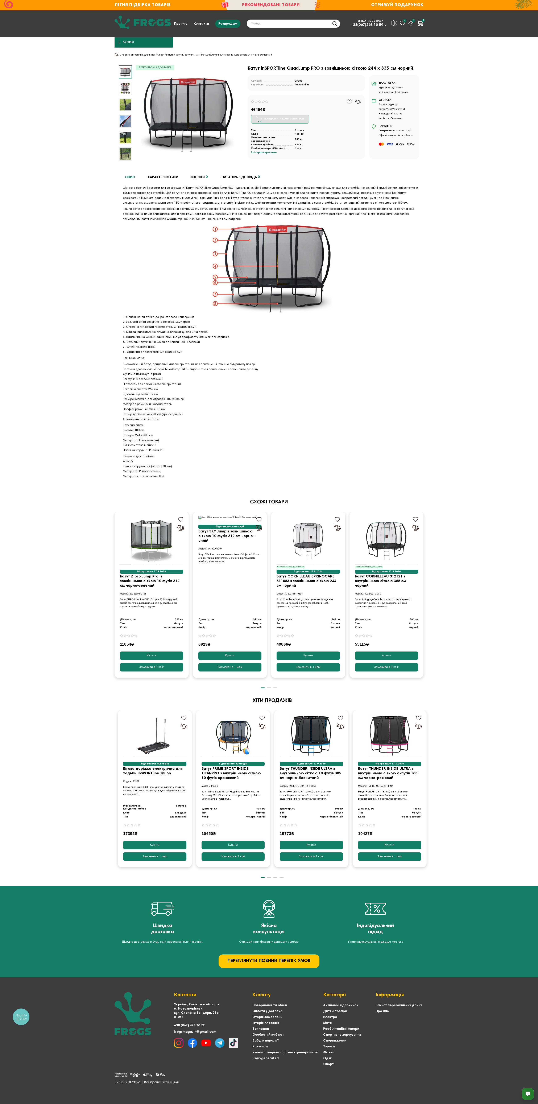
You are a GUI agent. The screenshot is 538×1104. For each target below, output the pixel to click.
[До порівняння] (358, 101)
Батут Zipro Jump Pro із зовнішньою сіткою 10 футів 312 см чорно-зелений (149, 581)
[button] (125, 66)
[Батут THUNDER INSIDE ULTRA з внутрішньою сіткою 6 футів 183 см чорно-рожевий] (389, 736)
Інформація (390, 995)
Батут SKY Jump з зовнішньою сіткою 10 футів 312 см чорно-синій (226, 536)
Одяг (327, 1058)
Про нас (180, 23)
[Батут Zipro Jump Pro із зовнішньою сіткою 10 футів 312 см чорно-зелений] (151, 540)
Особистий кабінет (268, 1034)
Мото (327, 1023)
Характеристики (163, 177)
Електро (330, 1017)
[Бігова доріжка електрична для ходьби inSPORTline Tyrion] (154, 736)
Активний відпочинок (340, 1005)
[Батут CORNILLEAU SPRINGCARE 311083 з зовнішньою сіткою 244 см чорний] (308, 540)
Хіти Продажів (272, 700)
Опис (130, 177)
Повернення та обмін (269, 1005)
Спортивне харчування (342, 1034)
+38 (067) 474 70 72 (189, 1025)
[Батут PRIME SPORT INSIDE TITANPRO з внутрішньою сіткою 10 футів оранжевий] (233, 736)
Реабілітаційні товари (341, 1029)
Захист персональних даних (399, 1005)
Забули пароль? (265, 1040)
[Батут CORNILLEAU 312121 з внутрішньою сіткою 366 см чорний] (386, 540)
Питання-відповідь (241, 177)
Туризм (329, 1046)
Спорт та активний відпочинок (137, 55)
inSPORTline (302, 85)
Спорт (160, 55)
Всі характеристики (264, 152)
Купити (151, 655)
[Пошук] (335, 24)
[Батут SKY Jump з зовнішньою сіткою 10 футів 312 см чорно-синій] (230, 517)
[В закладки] (349, 102)
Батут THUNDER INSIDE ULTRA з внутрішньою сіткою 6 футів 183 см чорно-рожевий (387, 773)
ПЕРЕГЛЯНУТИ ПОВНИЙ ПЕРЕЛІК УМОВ (269, 961)
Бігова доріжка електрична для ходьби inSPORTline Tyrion (153, 771)
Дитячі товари (335, 1011)
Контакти (201, 23)
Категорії (334, 995)
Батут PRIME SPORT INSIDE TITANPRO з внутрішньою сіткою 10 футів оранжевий (231, 773)
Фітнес (329, 1052)
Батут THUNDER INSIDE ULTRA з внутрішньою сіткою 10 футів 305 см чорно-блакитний (310, 773)
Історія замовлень (267, 1017)
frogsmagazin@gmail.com (195, 1032)
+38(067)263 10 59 (367, 25)
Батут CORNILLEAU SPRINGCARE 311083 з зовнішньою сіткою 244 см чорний (306, 581)
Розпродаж (227, 23)
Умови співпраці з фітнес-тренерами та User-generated (285, 1055)
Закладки (260, 1029)
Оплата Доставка (267, 1011)
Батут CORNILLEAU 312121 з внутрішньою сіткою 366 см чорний (380, 581)
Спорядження (334, 1040)
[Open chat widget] (528, 1094)
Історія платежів (266, 1023)
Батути (170, 55)
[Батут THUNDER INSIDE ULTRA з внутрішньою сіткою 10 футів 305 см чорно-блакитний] (311, 736)
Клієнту (261, 995)
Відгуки (199, 177)
